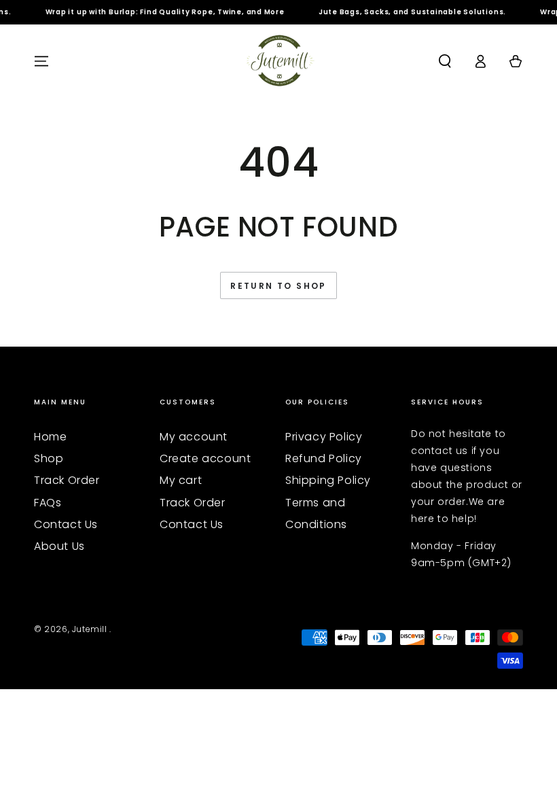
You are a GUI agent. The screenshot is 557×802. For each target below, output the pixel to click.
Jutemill (90, 629)
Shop (48, 458)
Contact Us (66, 524)
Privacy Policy (323, 436)
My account (194, 436)
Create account (205, 458)
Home (50, 436)
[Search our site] (445, 61)
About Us (59, 546)
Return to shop (278, 286)
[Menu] (41, 61)
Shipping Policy (328, 480)
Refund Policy (323, 458)
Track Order (67, 480)
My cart (181, 480)
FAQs (47, 502)
